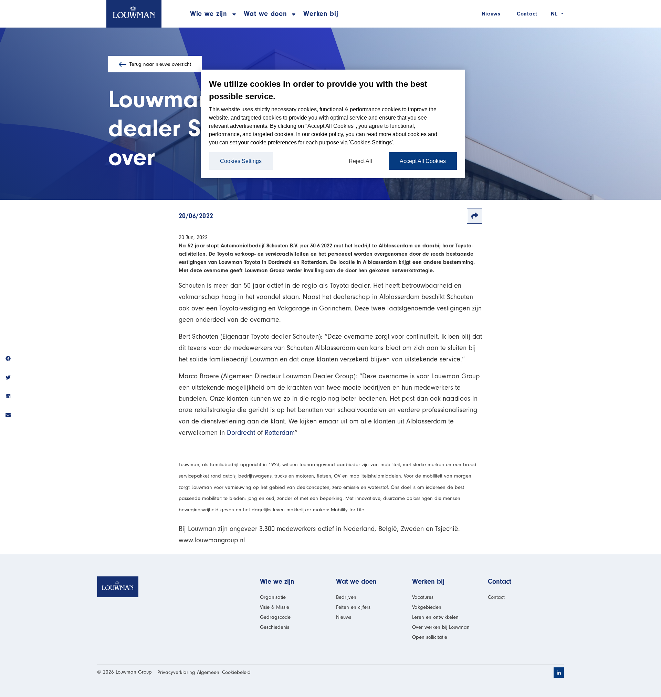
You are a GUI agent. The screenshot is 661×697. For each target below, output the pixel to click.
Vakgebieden (426, 607)
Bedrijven (346, 597)
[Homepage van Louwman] (134, 14)
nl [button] (555, 14)
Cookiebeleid (236, 672)
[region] (333, 124)
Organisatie (273, 597)
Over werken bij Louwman (441, 627)
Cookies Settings (241, 161)
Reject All (360, 161)
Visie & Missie (274, 607)
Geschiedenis (274, 627)
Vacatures (422, 597)
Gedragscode (275, 617)
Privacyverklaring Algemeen (188, 672)
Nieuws (491, 14)
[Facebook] (8, 359)
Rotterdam (280, 433)
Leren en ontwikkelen (435, 617)
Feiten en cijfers (353, 607)
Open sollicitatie (429, 637)
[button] (208, 14)
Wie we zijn (277, 581)
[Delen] (474, 216)
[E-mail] (8, 416)
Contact (527, 14)
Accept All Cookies (423, 161)
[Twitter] (8, 378)
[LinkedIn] (8, 397)
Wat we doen (356, 581)
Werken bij (320, 14)
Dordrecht (241, 433)
